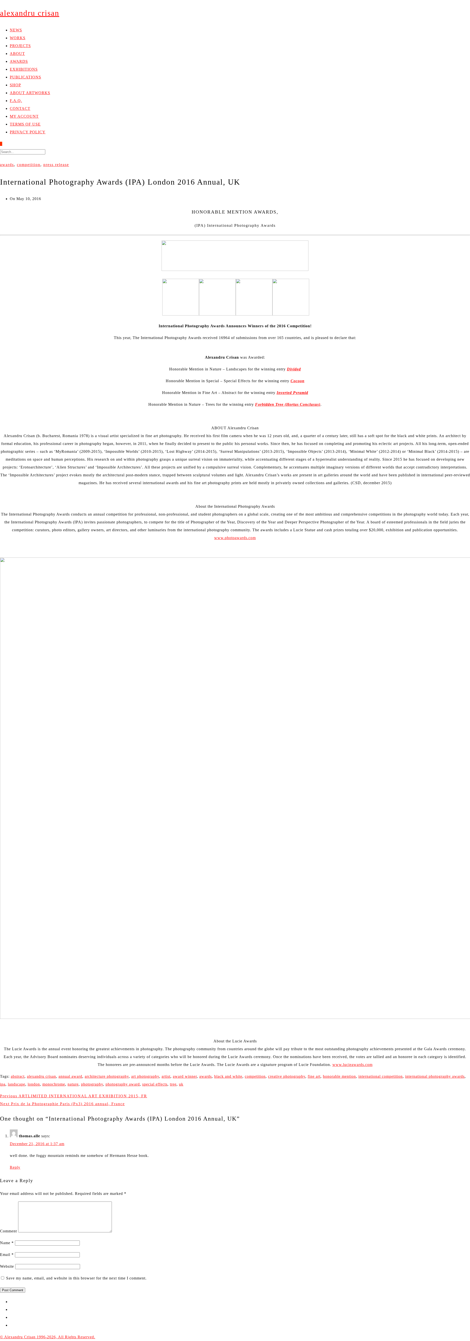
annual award (70, 1076)
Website (7, 1266)
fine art (314, 1076)
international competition (380, 1076)
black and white (228, 1076)
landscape (16, 1084)
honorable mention (339, 1076)
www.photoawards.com (235, 538)
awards (7, 165)
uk (181, 1084)
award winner (185, 1076)
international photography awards (435, 1076)
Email (7, 1254)
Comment (8, 1231)
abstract (17, 1076)
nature (73, 1084)
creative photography (286, 1076)
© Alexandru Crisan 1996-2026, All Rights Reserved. (47, 1337)
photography (92, 1084)
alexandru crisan (41, 1076)
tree (173, 1084)
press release (56, 165)
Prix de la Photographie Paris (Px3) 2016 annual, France (62, 1104)
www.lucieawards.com (352, 1065)
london (34, 1084)
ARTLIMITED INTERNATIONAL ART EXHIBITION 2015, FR (73, 1096)
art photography (145, 1076)
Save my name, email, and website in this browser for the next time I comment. (76, 1278)
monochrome (53, 1084)
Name (7, 1243)
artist (166, 1076)
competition (28, 165)
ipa (2, 1084)
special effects (154, 1084)
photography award (123, 1084)
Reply (15, 1167)
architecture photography (107, 1076)
